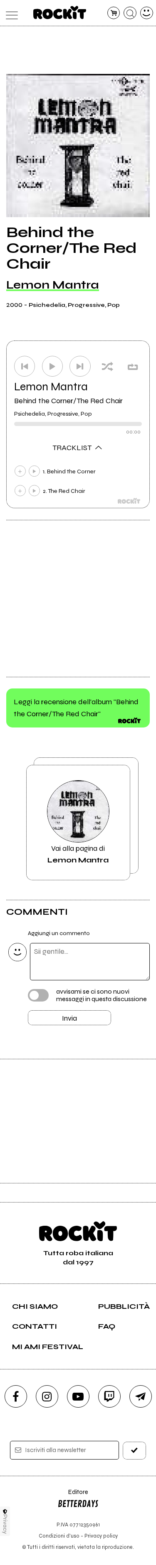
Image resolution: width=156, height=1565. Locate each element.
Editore (72, 1496)
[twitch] (109, 1396)
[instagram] (47, 1396)
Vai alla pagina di (78, 854)
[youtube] (78, 1396)
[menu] (9, 13)
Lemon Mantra (52, 284)
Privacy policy (101, 1536)
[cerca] (130, 13)
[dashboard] (146, 13)
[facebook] (16, 1396)
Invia (69, 1018)
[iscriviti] (134, 1451)
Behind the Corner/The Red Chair (68, 400)
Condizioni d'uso (59, 1536)
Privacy (5, 1524)
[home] (59, 12)
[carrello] (113, 13)
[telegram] (140, 1396)
